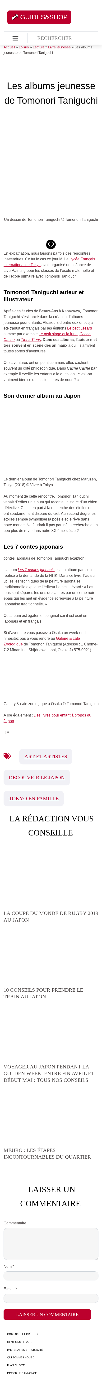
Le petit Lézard (79, 328)
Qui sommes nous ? (20, 1357)
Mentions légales (20, 1342)
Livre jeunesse (59, 47)
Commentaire (15, 1223)
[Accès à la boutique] (15, 38)
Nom (9, 1266)
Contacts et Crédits (22, 1334)
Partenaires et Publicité (25, 1349)
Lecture (38, 47)
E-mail (10, 1289)
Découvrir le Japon (37, 777)
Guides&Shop (44, 17)
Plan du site (16, 1365)
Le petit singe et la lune (58, 334)
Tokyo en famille (34, 798)
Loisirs (24, 47)
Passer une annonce (22, 1373)
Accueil (9, 47)
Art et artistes (45, 756)
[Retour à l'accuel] (78, 16)
